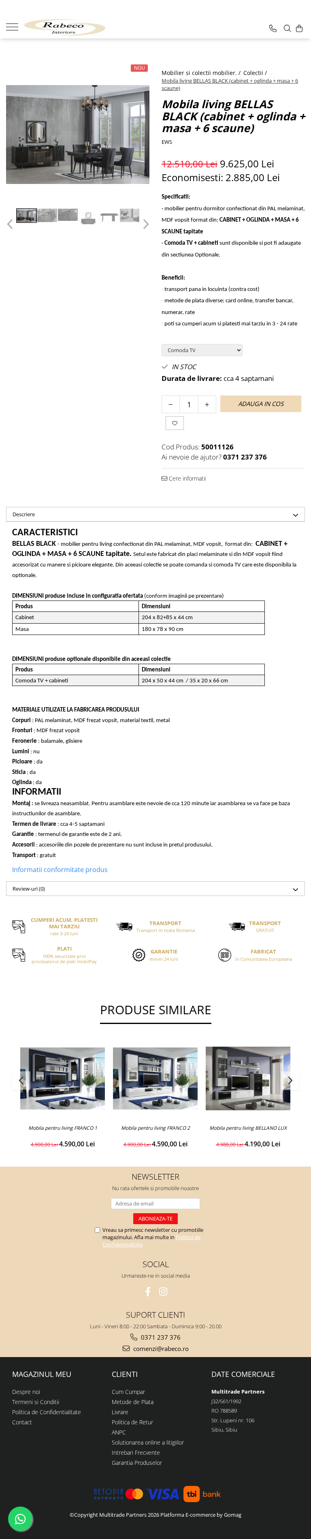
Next (145, 224)
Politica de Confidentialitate (46, 1412)
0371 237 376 (160, 1337)
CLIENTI (125, 1374)
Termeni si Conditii (35, 1402)
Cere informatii (186, 478)
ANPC (119, 1432)
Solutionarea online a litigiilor (148, 1442)
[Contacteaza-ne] (273, 28)
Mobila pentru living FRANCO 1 (62, 1128)
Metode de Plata (132, 1402)
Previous (11, 224)
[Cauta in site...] (287, 28)
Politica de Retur (132, 1422)
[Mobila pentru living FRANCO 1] (62, 1078)
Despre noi (26, 1392)
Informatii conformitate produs (60, 869)
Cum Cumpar (128, 1392)
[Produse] (15, 26)
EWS (167, 141)
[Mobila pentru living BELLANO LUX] (248, 1078)
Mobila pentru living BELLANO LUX (248, 1128)
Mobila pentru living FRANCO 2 (155, 1128)
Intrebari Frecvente (136, 1452)
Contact (22, 1422)
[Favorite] (175, 423)
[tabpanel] (77, 134)
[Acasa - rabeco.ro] (64, 27)
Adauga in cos (260, 404)
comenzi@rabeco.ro (160, 1348)
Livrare (120, 1412)
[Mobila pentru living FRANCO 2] (155, 1078)
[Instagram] (163, 1292)
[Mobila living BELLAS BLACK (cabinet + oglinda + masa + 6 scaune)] (77, 134)
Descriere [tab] (24, 514)
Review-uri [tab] (29, 888)
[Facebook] (148, 1292)
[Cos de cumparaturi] (299, 28)
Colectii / (255, 73)
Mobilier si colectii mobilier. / (202, 73)
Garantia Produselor (137, 1462)
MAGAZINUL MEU (41, 1374)
